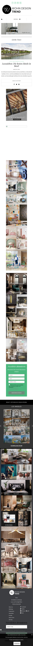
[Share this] (14, 84)
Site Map (10, 619)
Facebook (24, 606)
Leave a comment (16, 80)
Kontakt (10, 615)
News (16, 597)
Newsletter (11, 613)
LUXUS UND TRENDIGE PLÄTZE (16, 61)
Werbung (11, 609)
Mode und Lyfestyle (16, 604)
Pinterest (24, 611)
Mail (23, 613)
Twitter (23, 609)
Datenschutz (11, 617)
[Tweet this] (16, 84)
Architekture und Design (16, 599)
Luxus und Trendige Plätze (16, 602)
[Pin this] (19, 84)
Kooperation (11, 611)
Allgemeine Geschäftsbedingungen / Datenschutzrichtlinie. (14, 388)
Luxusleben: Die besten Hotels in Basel (16, 64)
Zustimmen (17, 643)
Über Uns (11, 607)
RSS (28, 611)
